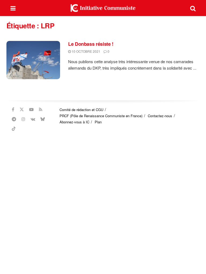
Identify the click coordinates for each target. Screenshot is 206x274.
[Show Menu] (13, 8)
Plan (98, 121)
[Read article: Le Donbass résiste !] (33, 60)
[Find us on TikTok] (14, 129)
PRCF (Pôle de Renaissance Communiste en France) (101, 115)
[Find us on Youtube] (31, 109)
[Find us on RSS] (40, 109)
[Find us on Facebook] (13, 109)
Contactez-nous (160, 115)
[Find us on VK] (33, 119)
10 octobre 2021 (85, 51)
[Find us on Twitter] (22, 109)
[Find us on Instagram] (23, 119)
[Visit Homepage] (103, 8)
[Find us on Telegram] (14, 119)
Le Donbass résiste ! (90, 43)
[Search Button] (193, 8)
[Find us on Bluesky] (43, 119)
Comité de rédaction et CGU (81, 109)
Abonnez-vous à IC (74, 121)
